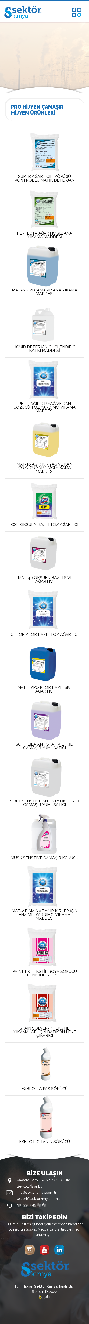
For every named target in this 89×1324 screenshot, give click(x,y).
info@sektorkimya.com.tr (36, 1192)
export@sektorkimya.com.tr (39, 1199)
